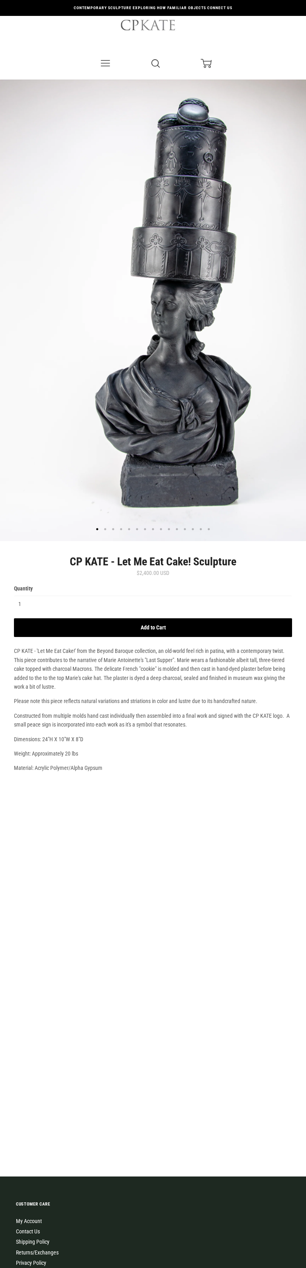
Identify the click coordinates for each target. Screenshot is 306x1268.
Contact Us (28, 1231)
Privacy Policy (31, 1263)
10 (169, 529)
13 (193, 529)
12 (185, 529)
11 (177, 529)
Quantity (23, 588)
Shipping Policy (32, 1242)
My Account (29, 1221)
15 (209, 529)
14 (201, 529)
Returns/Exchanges (37, 1252)
